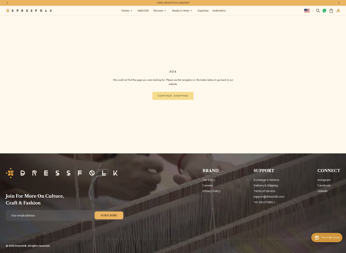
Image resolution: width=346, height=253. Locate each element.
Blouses (158, 10)
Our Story (209, 180)
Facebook (324, 185)
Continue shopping (173, 95)
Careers (208, 185)
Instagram (324, 180)
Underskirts (219, 10)
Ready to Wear (180, 10)
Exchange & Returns (266, 180)
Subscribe (109, 215)
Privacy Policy (211, 191)
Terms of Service (264, 191)
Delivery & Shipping (266, 185)
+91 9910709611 (264, 202)
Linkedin (323, 191)
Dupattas (203, 10)
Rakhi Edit (143, 10)
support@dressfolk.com (269, 196)
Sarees (125, 10)
